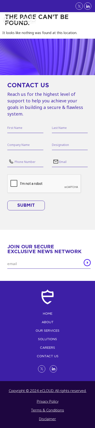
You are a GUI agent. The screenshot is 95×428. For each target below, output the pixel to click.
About (48, 322)
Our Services (47, 330)
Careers (47, 347)
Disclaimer (47, 418)
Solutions (47, 339)
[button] (89, 19)
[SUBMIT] (87, 263)
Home (47, 313)
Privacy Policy (47, 401)
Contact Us (47, 356)
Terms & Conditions (47, 410)
